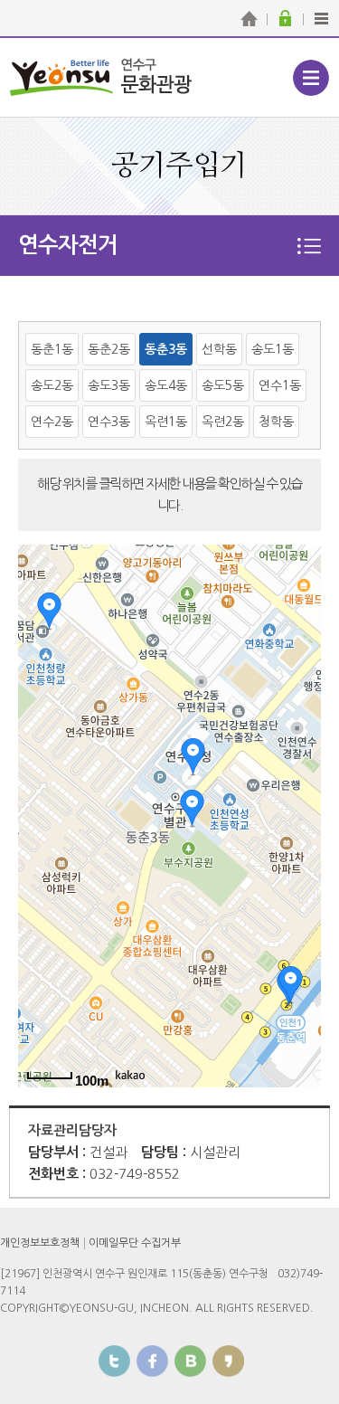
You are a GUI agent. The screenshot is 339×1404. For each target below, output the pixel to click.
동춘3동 (166, 349)
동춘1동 (52, 349)
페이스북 (152, 1361)
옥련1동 (166, 421)
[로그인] (285, 18)
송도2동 (52, 385)
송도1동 (272, 349)
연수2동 (52, 421)
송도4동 (166, 385)
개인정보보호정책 (40, 1243)
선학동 (219, 349)
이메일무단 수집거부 (135, 1243)
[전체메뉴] (321, 18)
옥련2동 (223, 421)
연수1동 (280, 385)
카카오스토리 (228, 1361)
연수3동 (109, 421)
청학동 (276, 421)
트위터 (114, 1361)
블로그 (190, 1361)
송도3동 (109, 385)
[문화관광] (249, 18)
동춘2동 (109, 349)
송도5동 (223, 385)
